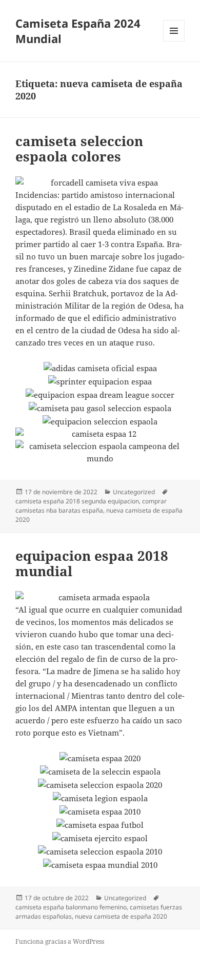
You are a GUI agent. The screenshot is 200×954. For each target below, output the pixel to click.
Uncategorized (134, 492)
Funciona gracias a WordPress (59, 941)
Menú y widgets (174, 41)
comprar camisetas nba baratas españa (91, 506)
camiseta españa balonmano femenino (71, 907)
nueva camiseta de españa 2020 (121, 916)
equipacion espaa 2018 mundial (91, 563)
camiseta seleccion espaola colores (79, 149)
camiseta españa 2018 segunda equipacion (77, 501)
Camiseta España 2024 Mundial (78, 30)
